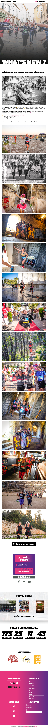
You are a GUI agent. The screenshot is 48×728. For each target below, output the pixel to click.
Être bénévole (33, 696)
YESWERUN (35, 726)
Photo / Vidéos (24, 596)
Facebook (18, 581)
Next (45, 659)
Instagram (24, 581)
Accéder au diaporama (23, 616)
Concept (31, 685)
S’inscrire (31, 683)
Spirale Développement (26, 726)
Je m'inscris (22, 565)
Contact (31, 698)
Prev (2, 659)
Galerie (31, 694)
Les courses (32, 687)
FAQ (30, 690)
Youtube (29, 581)
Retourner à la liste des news (25, 544)
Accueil (31, 681)
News (30, 692)
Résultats (32, 688)
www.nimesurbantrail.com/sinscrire (17, 115)
